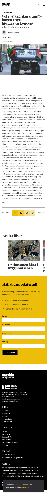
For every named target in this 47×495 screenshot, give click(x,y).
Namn (4, 316)
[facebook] (15, 213)
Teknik (6, 416)
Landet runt (8, 419)
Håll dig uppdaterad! (19, 284)
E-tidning (5, 445)
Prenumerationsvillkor (10, 442)
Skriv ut (41, 213)
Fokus (6, 411)
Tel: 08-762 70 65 (8, 455)
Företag (5, 342)
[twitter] (21, 213)
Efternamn (6, 325)
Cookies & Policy (8, 437)
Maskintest (8, 422)
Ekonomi (7, 413)
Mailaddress (6, 333)
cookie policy (25, 487)
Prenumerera (6, 440)
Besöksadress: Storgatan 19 (12, 458)
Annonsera (6, 434)
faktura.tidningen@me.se (34, 476)
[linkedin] (27, 213)
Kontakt (5, 431)
